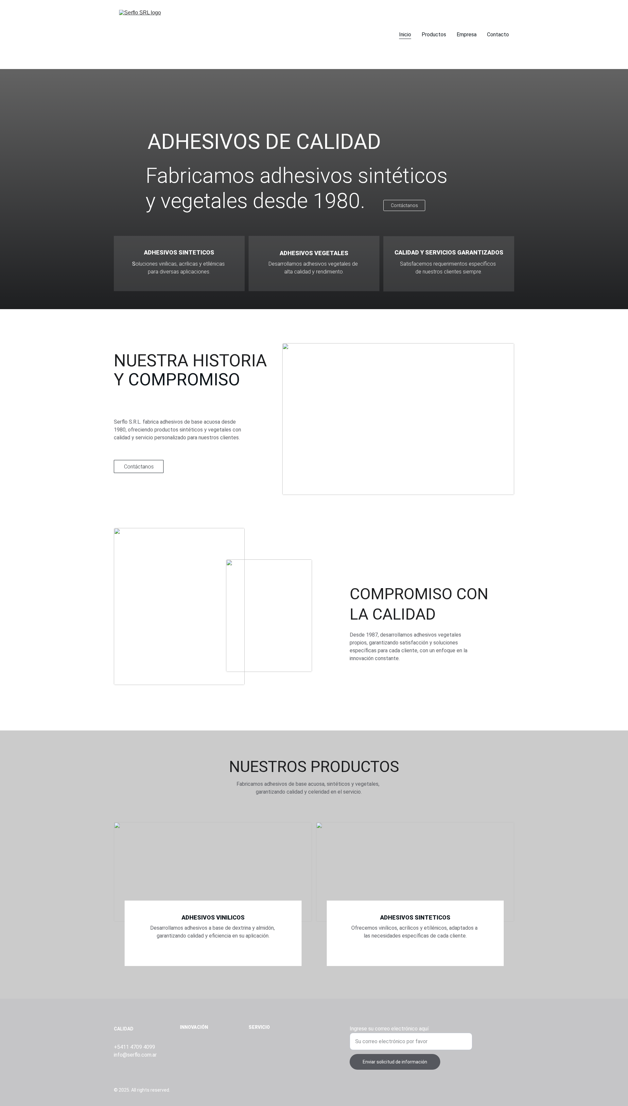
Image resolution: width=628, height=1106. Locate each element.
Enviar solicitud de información (395, 1061)
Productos (434, 34)
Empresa (467, 34)
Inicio (405, 34)
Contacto (498, 34)
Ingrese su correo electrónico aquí (389, 1029)
